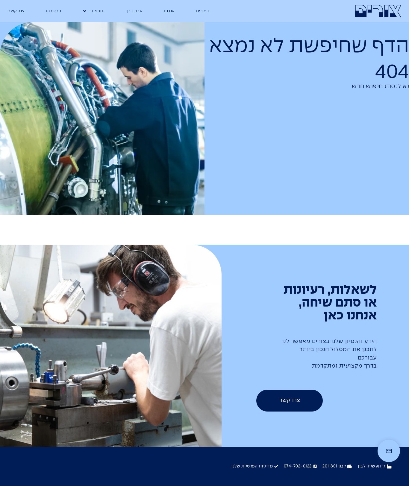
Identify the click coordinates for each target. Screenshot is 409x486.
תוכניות (97, 11)
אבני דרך (134, 11)
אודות (169, 11)
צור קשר (16, 11)
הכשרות (53, 11)
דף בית (202, 11)
